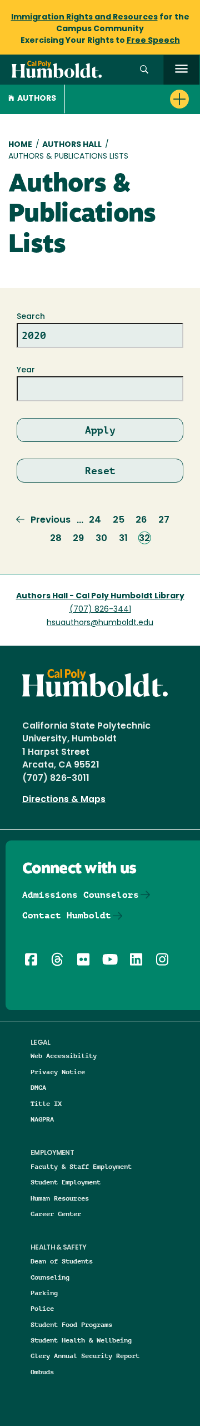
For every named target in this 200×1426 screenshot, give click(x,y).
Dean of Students (62, 1261)
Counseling (50, 1277)
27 (163, 520)
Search (31, 317)
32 (144, 538)
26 (141, 520)
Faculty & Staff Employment (81, 1166)
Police (42, 1308)
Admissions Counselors (80, 894)
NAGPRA (42, 1119)
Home (20, 145)
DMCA (38, 1087)
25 (118, 520)
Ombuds (42, 1372)
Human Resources (60, 1198)
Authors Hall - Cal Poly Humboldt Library (100, 596)
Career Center (56, 1213)
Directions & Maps (64, 799)
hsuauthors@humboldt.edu (100, 623)
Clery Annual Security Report (85, 1355)
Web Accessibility (64, 1055)
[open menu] (181, 70)
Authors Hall (72, 145)
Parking (44, 1293)
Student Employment (66, 1182)
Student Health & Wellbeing (81, 1340)
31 (123, 538)
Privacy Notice (58, 1072)
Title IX (46, 1103)
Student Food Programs (71, 1324)
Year (26, 370)
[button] (144, 70)
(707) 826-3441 (100, 610)
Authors (36, 99)
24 (95, 520)
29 (78, 538)
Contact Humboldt (66, 915)
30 (101, 538)
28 (56, 538)
